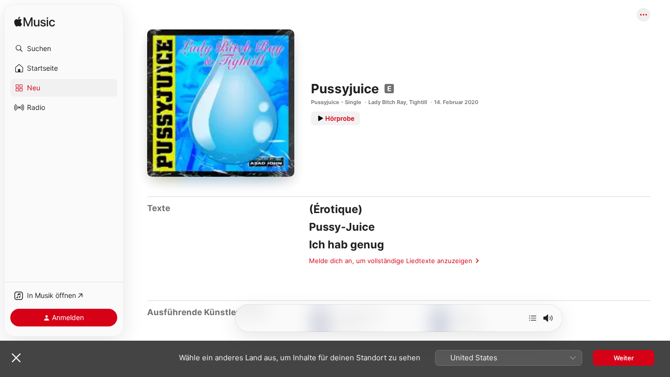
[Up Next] (533, 318)
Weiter (624, 358)
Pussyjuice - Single (336, 102)
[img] (34, 22)
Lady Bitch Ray (387, 102)
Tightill (418, 102)
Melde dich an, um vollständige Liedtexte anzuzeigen (390, 261)
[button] (64, 48)
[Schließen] (16, 357)
